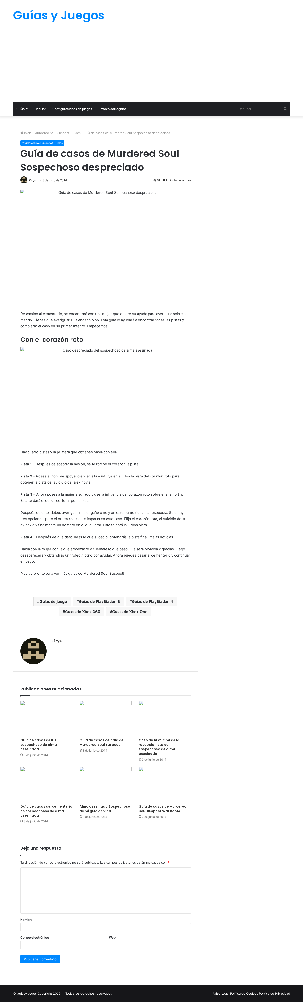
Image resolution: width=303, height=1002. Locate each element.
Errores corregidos (112, 109)
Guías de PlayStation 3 (99, 601)
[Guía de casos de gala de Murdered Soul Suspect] (106, 718)
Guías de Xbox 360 (82, 611)
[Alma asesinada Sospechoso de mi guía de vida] (106, 784)
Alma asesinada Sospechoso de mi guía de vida (105, 808)
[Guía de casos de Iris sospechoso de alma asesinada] (46, 718)
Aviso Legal (221, 993)
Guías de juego (53, 601)
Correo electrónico (34, 937)
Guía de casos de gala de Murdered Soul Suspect (102, 742)
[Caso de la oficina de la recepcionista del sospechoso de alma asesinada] (165, 718)
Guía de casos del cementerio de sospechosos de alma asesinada (46, 811)
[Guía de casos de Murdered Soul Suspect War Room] (165, 784)
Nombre (26, 920)
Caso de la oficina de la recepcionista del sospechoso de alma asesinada (159, 747)
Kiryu (32, 180)
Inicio (27, 133)
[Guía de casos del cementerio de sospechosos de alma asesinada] (46, 784)
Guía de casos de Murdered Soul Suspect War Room (163, 808)
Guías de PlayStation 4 (152, 601)
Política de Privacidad (274, 993)
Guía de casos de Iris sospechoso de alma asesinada (38, 745)
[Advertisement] (151, 66)
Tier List (40, 109)
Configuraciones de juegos (72, 109)
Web (112, 937)
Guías (20, 109)
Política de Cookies (244, 993)
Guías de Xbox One (129, 611)
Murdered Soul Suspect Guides (57, 133)
